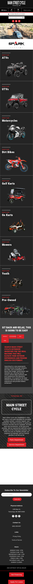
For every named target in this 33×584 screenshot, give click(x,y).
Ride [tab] (5, 340)
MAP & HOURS (27, 10)
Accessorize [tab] (12, 336)
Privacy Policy (17, 536)
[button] (11, 48)
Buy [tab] (20, 336)
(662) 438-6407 (16, 526)
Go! (23, 17)
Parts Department (16, 440)
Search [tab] (5, 336)
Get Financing (16, 574)
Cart (18, 11)
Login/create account (17, 14)
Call (11, 11)
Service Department (16, 445)
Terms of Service (17, 540)
